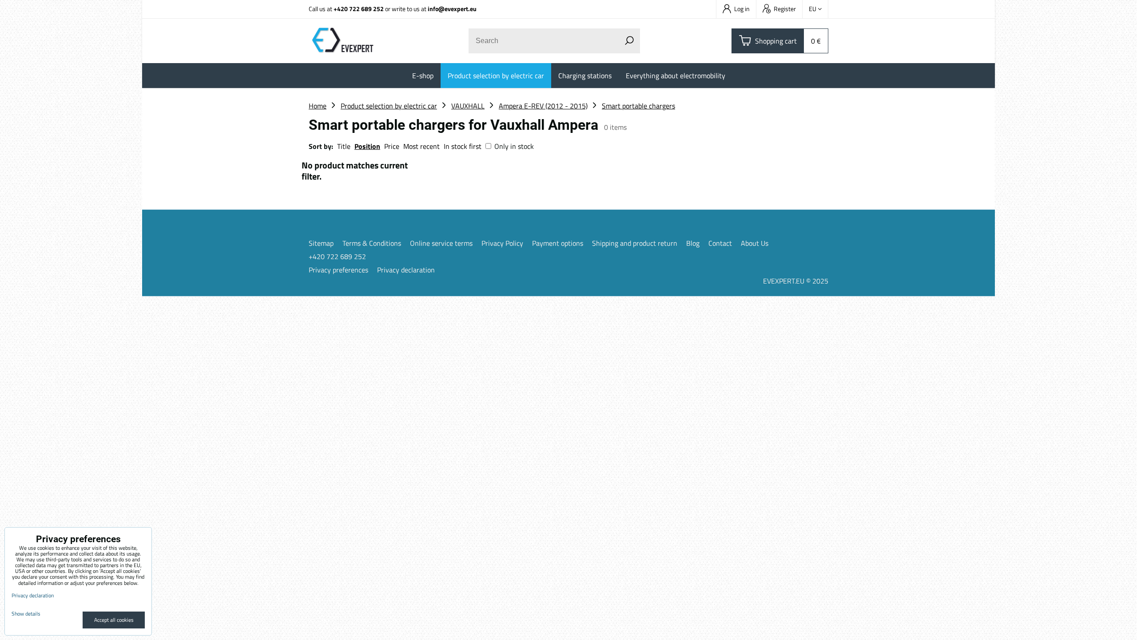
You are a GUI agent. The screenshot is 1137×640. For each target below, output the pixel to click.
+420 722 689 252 (359, 8)
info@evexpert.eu (452, 8)
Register (785, 8)
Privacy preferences (338, 269)
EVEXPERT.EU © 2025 (795, 281)
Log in (742, 8)
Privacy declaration (406, 269)
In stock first (462, 146)
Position (367, 146)
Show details (26, 613)
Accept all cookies (114, 620)
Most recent (421, 146)
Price (391, 146)
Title (343, 146)
